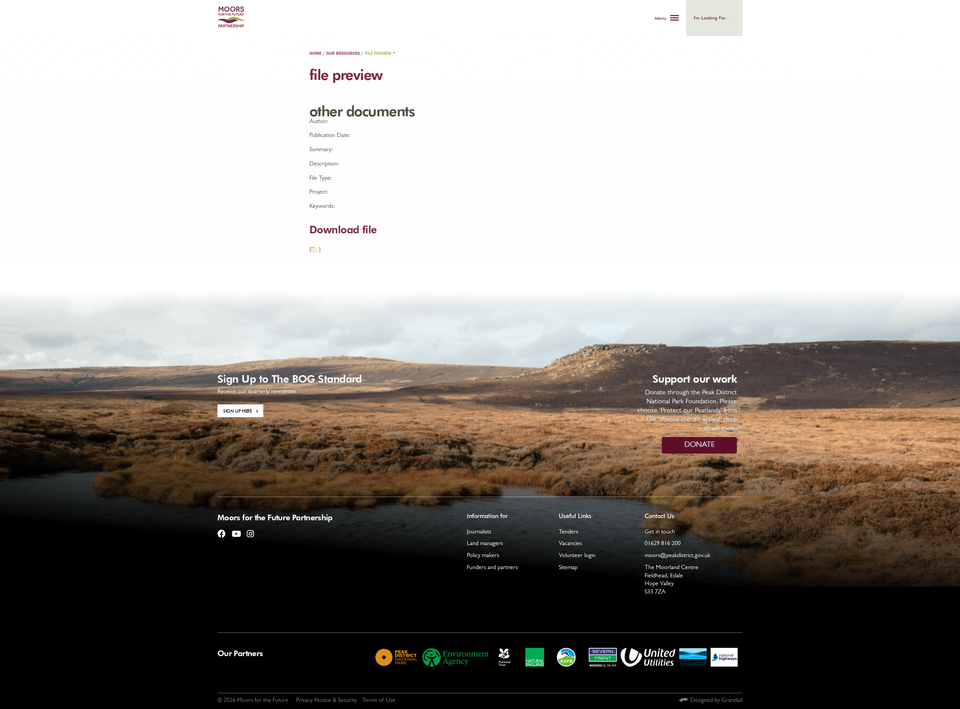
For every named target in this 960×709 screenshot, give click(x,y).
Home (315, 53)
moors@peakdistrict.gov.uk (677, 556)
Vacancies (570, 544)
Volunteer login (577, 556)
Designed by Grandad (716, 701)
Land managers (485, 544)
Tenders (568, 532)
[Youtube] (236, 531)
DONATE (699, 445)
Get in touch (660, 532)
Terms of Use (378, 701)
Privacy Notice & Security (326, 701)
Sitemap (568, 568)
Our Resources (343, 53)
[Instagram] (250, 531)
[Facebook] (222, 531)
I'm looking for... (711, 18)
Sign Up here (237, 411)
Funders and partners (492, 568)
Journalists (479, 532)
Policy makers (483, 556)
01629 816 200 (663, 544)
